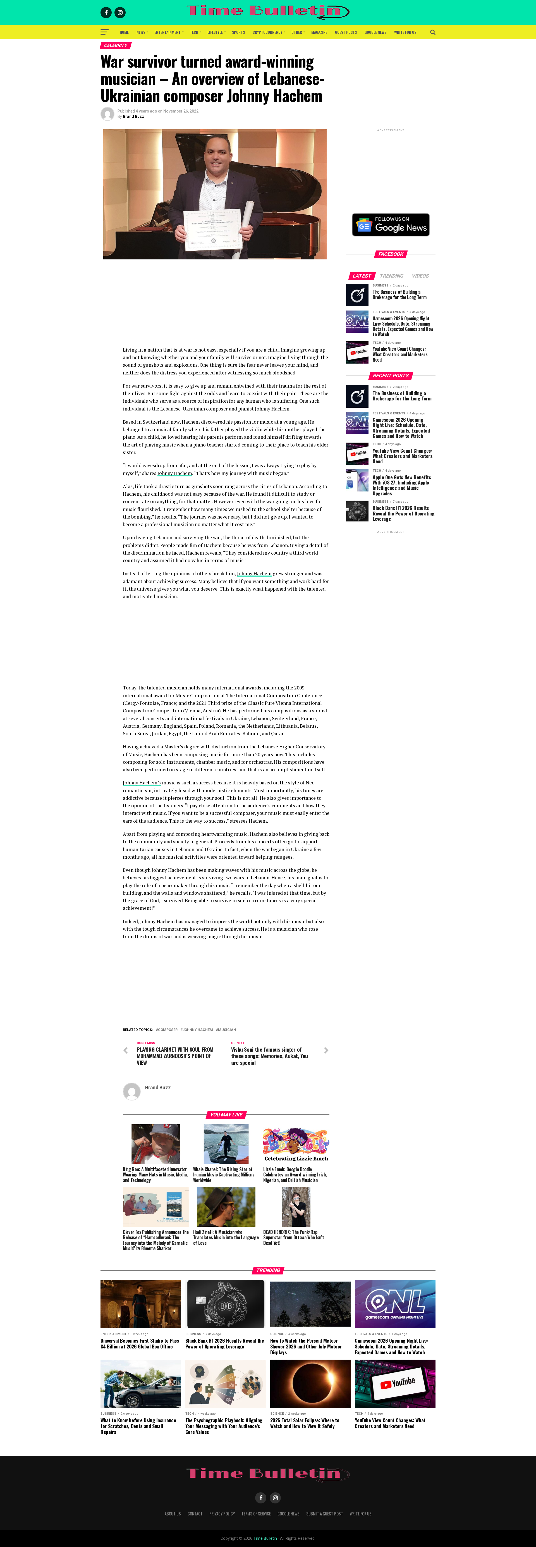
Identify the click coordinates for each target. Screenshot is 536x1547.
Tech (194, 32)
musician (227, 1030)
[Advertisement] (226, 307)
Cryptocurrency (267, 32)
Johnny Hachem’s (142, 782)
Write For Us (405, 32)
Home (124, 32)
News (141, 32)
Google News (375, 32)
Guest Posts (346, 32)
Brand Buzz (133, 116)
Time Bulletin (265, 1538)
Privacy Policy (222, 1514)
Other (296, 32)
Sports (238, 32)
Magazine (319, 32)
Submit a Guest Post (324, 1514)
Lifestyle (215, 32)
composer (168, 1030)
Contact (195, 1514)
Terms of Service (256, 1514)
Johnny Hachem (174, 473)
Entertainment (167, 32)
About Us (173, 1514)
